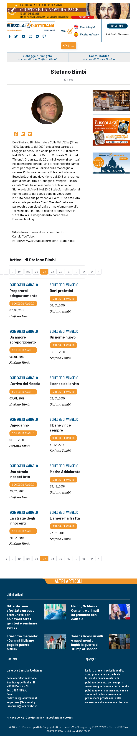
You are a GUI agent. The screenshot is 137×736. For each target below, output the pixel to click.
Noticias (89, 34)
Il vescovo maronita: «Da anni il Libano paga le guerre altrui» (22, 642)
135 (28, 271)
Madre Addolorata (65, 471)
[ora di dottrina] (111, 163)
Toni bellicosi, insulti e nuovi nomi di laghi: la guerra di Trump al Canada (87, 642)
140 (68, 271)
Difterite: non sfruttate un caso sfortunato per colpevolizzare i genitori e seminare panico (22, 616)
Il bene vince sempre (60, 427)
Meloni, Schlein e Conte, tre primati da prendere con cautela (85, 612)
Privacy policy (15, 717)
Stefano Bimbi (19, 316)
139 (60, 271)
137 (44, 271)
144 (92, 271)
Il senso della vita (64, 383)
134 (20, 271)
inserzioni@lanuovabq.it (22, 706)
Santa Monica (99, 55)
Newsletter (117, 34)
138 (52, 271)
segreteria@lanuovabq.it (22, 702)
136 (36, 271)
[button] (69, 45)
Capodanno (19, 425)
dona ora (117, 26)
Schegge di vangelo (37, 55)
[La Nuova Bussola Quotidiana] (31, 26)
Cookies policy (35, 717)
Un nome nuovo (63, 337)
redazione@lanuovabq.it (22, 698)
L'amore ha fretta (65, 518)
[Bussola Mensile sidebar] (111, 132)
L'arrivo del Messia (24, 383)
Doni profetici (61, 290)
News (87, 27)
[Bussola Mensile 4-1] (111, 100)
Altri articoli (68, 581)
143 (83, 271)
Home (70, 79)
